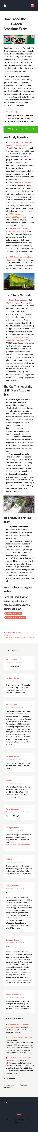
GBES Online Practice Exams (21, 182)
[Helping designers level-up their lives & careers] (5, 5)
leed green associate (14, 613)
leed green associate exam (16, 617)
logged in (16, 1085)
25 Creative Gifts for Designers (20, 1037)
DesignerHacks (12, 678)
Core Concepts (20, 145)
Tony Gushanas (12, 809)
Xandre (9, 780)
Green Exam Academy (18, 300)
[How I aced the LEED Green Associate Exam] (19, 39)
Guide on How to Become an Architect (18, 638)
